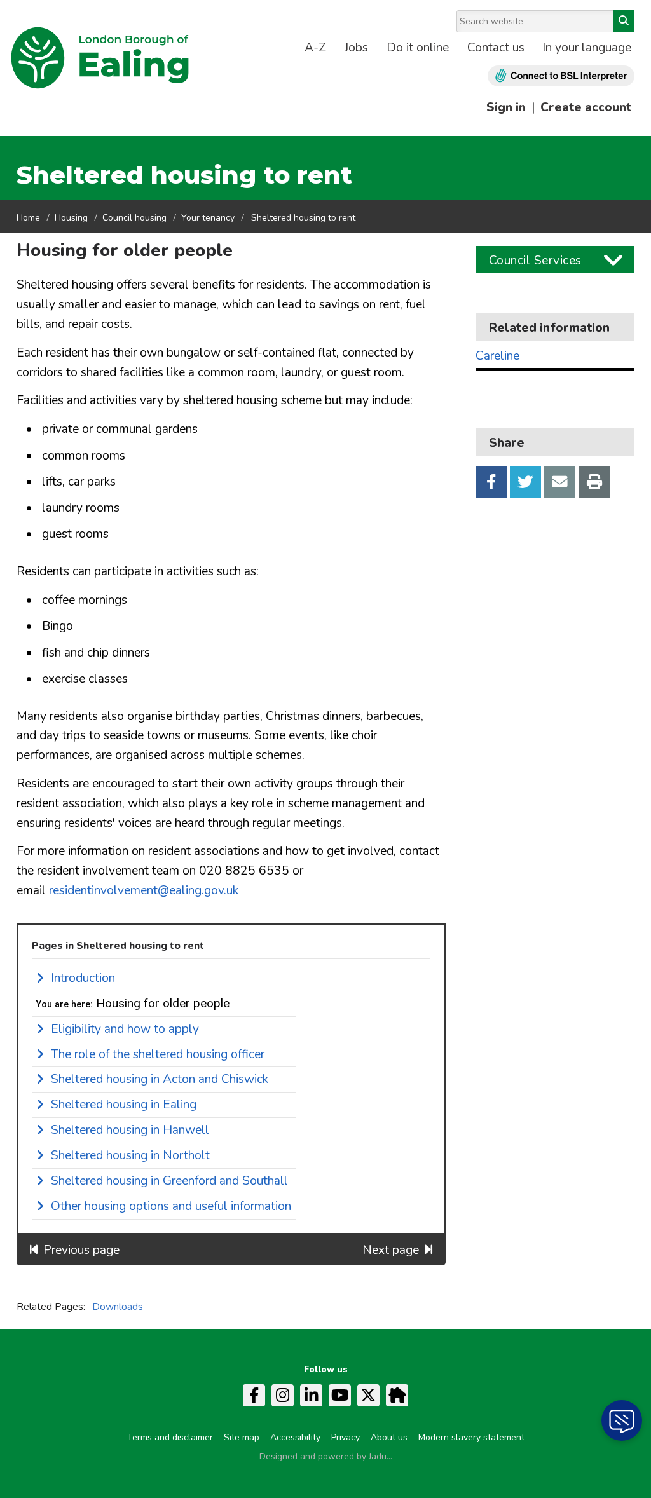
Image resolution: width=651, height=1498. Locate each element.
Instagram (282, 1395)
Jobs (356, 47)
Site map (241, 1437)
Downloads (117, 1307)
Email (559, 482)
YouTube (340, 1395)
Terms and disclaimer (170, 1437)
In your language (586, 47)
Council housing (134, 218)
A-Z (315, 47)
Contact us (495, 47)
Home (28, 218)
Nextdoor (397, 1395)
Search (623, 21)
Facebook (491, 482)
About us (389, 1437)
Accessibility (295, 1437)
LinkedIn (311, 1395)
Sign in (506, 107)
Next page (390, 1250)
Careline (497, 356)
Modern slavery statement (471, 1437)
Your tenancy (208, 218)
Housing (71, 218)
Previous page (81, 1250)
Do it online (418, 47)
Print (594, 482)
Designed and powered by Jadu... (325, 1456)
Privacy (345, 1437)
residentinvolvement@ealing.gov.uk (143, 890)
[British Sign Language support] (561, 75)
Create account (585, 107)
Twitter (525, 482)
